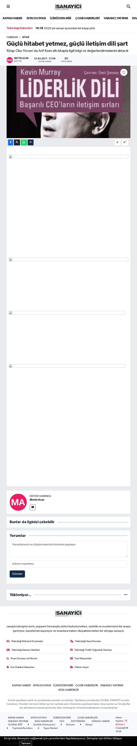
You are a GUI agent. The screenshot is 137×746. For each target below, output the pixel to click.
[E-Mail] (33, 507)
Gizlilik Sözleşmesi (44, 725)
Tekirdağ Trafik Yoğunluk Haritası (93, 650)
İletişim (70, 725)
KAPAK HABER (12, 18)
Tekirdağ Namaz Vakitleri (25, 650)
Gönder (17, 573)
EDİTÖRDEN (78, 721)
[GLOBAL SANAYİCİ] (68, 7)
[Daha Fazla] (31, 142)
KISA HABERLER (69, 689)
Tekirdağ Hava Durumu (88, 641)
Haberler (12, 37)
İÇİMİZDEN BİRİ (60, 18)
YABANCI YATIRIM (116, 18)
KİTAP (25, 37)
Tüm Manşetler (83, 658)
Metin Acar (37, 499)
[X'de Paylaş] (17, 142)
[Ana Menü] (8, 6)
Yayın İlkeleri (50, 728)
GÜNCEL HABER (101, 721)
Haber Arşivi (82, 667)
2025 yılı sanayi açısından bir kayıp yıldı (65, 28)
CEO (61, 721)
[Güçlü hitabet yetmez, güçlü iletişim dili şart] (69, 102)
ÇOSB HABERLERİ (87, 18)
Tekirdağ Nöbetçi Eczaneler (27, 641)
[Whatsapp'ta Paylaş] (24, 142)
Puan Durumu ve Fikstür (24, 658)
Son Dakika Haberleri (22, 667)
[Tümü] (125, 594)
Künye (88, 725)
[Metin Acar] (18, 502)
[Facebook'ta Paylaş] (10, 142)
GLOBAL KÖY (15, 725)
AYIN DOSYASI (36, 18)
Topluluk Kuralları (22, 728)
